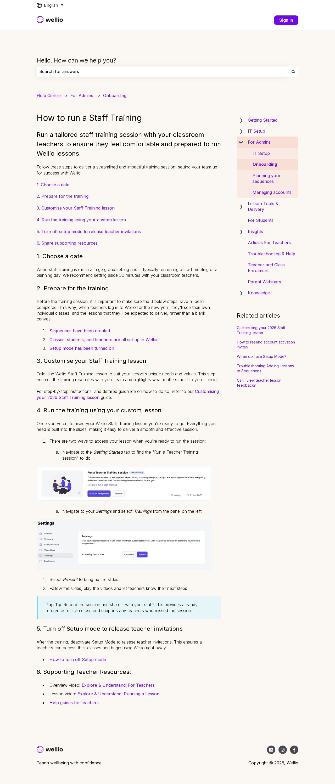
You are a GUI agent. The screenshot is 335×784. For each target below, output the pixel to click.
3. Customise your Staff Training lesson (76, 208)
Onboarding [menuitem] (265, 164)
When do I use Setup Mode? (261, 356)
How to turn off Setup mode (77, 659)
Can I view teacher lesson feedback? (259, 383)
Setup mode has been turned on (81, 348)
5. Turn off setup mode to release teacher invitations (89, 231)
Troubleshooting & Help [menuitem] (271, 253)
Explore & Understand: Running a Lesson (118, 693)
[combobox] (162, 71)
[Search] (293, 71)
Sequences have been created (79, 330)
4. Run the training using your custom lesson (81, 219)
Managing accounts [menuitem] (272, 192)
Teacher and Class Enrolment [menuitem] (266, 267)
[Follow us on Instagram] (282, 750)
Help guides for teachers (74, 702)
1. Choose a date (53, 184)
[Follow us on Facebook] (294, 750)
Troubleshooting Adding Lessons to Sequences (265, 368)
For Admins (81, 95)
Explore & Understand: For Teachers (118, 685)
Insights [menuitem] (255, 231)
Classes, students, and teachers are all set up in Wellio (103, 339)
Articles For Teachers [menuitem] (269, 242)
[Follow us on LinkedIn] (271, 750)
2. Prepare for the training (62, 196)
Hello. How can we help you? (76, 60)
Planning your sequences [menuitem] (267, 178)
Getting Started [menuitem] (262, 120)
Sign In (286, 20)
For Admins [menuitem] (259, 142)
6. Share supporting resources (67, 243)
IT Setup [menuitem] (256, 131)
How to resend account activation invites (266, 344)
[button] (241, 120)
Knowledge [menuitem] (259, 292)
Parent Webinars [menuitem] (264, 281)
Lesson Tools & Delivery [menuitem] (263, 206)
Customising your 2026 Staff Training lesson (261, 330)
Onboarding (114, 95)
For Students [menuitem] (260, 220)
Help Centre (49, 95)
